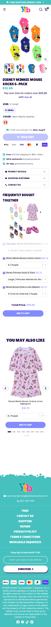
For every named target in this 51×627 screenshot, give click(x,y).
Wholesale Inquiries (25, 542)
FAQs (25, 510)
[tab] (9, 431)
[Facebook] (18, 622)
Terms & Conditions (25, 537)
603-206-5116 (27, 500)
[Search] (41, 9)
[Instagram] (22, 622)
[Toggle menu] (4, 9)
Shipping (25, 521)
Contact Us (25, 516)
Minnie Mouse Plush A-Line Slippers (23, 287)
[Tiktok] (27, 622)
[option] (25, 39)
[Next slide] (45, 388)
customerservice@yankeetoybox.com (27, 495)
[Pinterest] (31, 622)
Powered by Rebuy (25, 435)
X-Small (9, 110)
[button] (43, 68)
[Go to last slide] (5, 388)
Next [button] (45, 40)
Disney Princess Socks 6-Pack (20, 272)
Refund (25, 526)
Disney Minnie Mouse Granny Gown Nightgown (25, 402)
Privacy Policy (25, 531)
